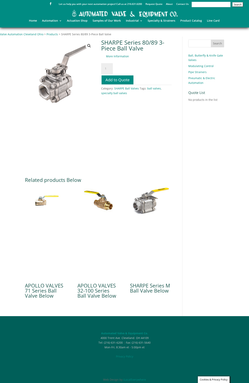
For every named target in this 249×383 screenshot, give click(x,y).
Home (33, 20)
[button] (89, 45)
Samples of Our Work (107, 20)
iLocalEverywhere (134, 379)
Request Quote (154, 4)
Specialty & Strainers (161, 20)
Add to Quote (117, 79)
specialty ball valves (114, 93)
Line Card (213, 20)
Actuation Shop (77, 20)
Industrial (132, 20)
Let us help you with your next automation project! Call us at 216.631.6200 (100, 4)
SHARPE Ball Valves (126, 88)
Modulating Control (201, 66)
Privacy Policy (124, 356)
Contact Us (182, 4)
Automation (50, 20)
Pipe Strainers (197, 72)
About (169, 4)
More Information (117, 56)
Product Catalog (191, 20)
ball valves (154, 88)
